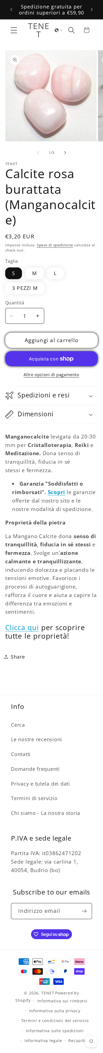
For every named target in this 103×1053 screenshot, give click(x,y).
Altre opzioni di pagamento (51, 374)
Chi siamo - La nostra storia (45, 813)
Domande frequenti (35, 769)
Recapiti (76, 1040)
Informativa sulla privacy (54, 1010)
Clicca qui (22, 627)
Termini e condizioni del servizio (55, 1020)
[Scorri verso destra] (65, 152)
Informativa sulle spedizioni (55, 1030)
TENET (47, 993)
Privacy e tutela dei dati (40, 783)
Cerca (18, 725)
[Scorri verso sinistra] (38, 152)
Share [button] (18, 656)
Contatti (21, 754)
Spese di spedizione (55, 245)
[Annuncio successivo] (92, 10)
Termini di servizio (34, 798)
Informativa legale (43, 1040)
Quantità (14, 303)
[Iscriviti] (84, 911)
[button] (13, 30)
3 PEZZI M (25, 288)
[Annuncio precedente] (11, 10)
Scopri (56, 492)
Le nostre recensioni (36, 739)
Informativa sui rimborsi (62, 1000)
